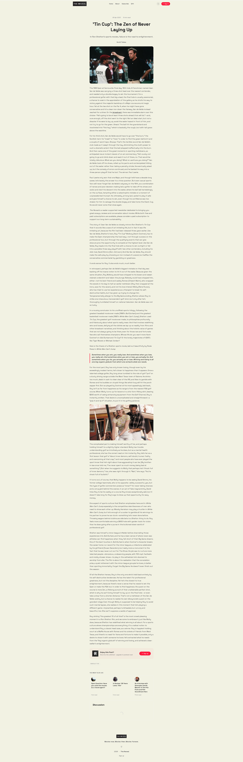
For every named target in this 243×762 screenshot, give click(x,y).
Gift (132, 4)
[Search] (158, 3)
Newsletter (95, 663)
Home (111, 4)
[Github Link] (121, 746)
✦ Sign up (145, 653)
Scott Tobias (121, 42)
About (117, 4)
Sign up (121, 756)
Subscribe (125, 4)
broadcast (117, 112)
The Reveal (125, 752)
